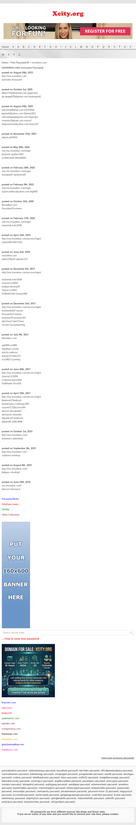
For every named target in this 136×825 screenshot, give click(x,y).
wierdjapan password (79, 784)
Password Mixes (10, 499)
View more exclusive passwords (117, 758)
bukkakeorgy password (41, 774)
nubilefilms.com (10, 739)
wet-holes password (89, 770)
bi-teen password (122, 795)
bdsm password (69, 777)
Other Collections (10, 514)
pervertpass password (94, 781)
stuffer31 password (88, 777)
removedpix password (24, 791)
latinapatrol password (33, 784)
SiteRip (5, 509)
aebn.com (7, 708)
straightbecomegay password (114, 777)
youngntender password (91, 774)
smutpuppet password (66, 774)
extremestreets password (104, 784)
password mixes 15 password (103, 791)
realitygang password (56, 784)
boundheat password (67, 770)
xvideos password (22, 777)
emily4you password (12, 801)
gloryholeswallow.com (13, 744)
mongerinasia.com (11, 728)
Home (5, 46)
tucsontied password (23, 795)
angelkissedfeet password (68, 781)
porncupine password (117, 781)
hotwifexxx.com (10, 749)
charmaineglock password (52, 788)
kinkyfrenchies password (36, 801)
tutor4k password (113, 774)
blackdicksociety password (15, 781)
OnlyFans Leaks (10, 504)
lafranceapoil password (78, 788)
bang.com (7, 713)
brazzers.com (9, 702)
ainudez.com (8, 723)
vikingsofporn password (63, 801)
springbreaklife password (63, 798)
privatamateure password (74, 791)
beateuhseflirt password (103, 788)
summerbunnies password (15, 774)
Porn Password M (20, 62)
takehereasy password (13, 798)
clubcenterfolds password (91, 798)
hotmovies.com (10, 734)
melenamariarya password (42, 770)
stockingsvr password (42, 781)
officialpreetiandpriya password (116, 770)
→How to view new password (20, 638)
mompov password (11, 784)
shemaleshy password (48, 791)
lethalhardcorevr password (46, 777)
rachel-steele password (47, 795)
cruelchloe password (102, 795)
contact (114, 814)
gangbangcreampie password (75, 795)
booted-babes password (25, 788)
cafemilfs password (115, 798)
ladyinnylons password (37, 798)
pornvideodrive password (14, 770)
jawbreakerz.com (10, 718)
